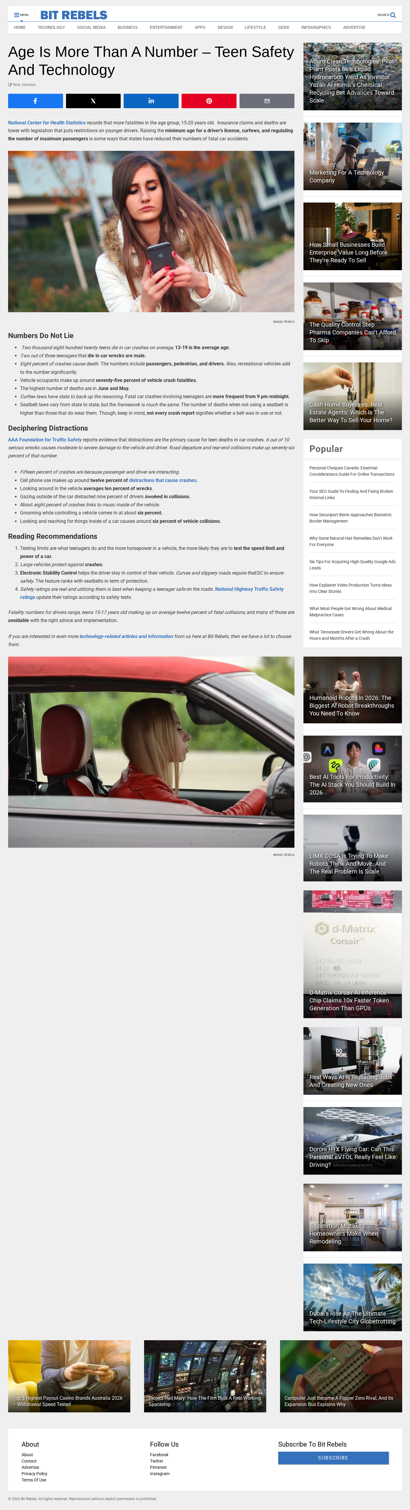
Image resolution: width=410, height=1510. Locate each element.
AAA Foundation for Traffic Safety (45, 440)
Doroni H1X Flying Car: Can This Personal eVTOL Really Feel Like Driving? (352, 1156)
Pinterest (158, 1467)
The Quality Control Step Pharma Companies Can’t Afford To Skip (352, 332)
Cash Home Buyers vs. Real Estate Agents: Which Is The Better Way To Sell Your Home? (350, 412)
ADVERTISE (354, 27)
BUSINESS (128, 27)
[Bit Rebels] (71, 16)
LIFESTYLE (255, 27)
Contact (29, 1461)
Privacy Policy (34, 1473)
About (27, 1454)
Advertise (30, 1467)
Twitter (156, 1461)
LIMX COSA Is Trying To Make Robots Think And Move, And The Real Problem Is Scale (348, 863)
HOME (20, 27)
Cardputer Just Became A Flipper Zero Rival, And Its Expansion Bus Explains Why (338, 1401)
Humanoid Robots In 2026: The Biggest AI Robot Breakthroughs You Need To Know (351, 705)
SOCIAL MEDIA (91, 27)
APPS (200, 27)
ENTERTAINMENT (166, 27)
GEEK (283, 27)
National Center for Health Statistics (47, 123)
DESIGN (225, 27)
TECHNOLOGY (51, 27)
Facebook (159, 1454)
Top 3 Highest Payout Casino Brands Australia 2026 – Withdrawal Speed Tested (67, 1401)
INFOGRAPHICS (316, 27)
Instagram (159, 1473)
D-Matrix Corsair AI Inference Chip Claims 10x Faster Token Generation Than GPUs (349, 1000)
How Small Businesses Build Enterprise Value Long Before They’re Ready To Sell (348, 252)
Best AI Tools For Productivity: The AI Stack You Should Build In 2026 (352, 784)
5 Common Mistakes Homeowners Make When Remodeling (343, 1233)
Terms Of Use (34, 1480)
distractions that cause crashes (162, 480)
